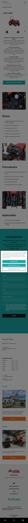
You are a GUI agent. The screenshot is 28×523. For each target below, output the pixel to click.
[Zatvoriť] (25, 252)
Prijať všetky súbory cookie (14, 265)
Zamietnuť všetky (14, 261)
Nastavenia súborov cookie (14, 269)
